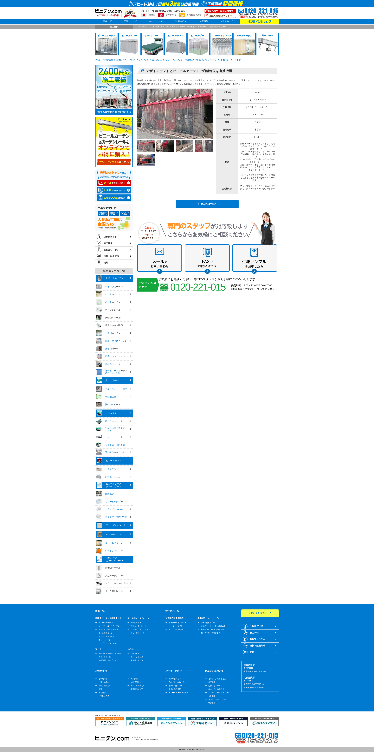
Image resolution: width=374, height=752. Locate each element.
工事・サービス (131, 21)
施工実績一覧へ (209, 203)
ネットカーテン (105, 640)
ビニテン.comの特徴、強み (219, 693)
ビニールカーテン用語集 (178, 693)
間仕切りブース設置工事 (210, 633)
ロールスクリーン (106, 633)
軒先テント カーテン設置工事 (212, 629)
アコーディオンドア (106, 636)
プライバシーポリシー (217, 699)
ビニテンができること (217, 679)
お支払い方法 (104, 696)
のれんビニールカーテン (108, 629)
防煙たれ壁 (135, 653)
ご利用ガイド (179, 21)
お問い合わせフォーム (177, 679)
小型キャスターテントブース (110, 653)
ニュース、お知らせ (216, 689)
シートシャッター (138, 657)
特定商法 (211, 703)
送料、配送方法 (105, 686)
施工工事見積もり (138, 686)
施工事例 (203, 21)
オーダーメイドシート (177, 626)
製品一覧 (107, 21)
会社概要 (211, 696)
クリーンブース (105, 657)
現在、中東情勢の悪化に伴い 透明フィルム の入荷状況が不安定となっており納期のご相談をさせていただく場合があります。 (169, 60)
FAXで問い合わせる (176, 682)
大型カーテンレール (139, 626)
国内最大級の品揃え (194, 15)
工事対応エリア (137, 689)
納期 (106, 262)
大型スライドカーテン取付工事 (213, 626)
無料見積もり (136, 682)
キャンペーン (155, 21)
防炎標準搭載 (171, 15)
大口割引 (134, 679)
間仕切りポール (137, 623)
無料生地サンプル (176, 686)
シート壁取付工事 (208, 623)
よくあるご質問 (175, 689)
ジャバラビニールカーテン (109, 626)
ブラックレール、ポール (140, 629)
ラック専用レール (138, 633)
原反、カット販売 (176, 629)
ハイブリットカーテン (107, 643)
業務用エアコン (137, 660)
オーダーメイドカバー (177, 623)
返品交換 (102, 693)
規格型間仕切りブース (107, 660)
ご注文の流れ (104, 682)
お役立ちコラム (228, 21)
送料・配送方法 (111, 256)
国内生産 (151, 15)
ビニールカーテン (106, 623)
